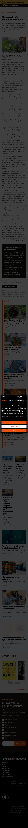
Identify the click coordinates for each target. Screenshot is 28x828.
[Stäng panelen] (26, 396)
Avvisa (14, 430)
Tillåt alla (14, 422)
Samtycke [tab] (3, 400)
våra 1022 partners (9, 407)
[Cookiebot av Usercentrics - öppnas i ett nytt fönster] (17, 397)
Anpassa (13, 426)
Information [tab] (10, 400)
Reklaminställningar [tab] (19, 400)
